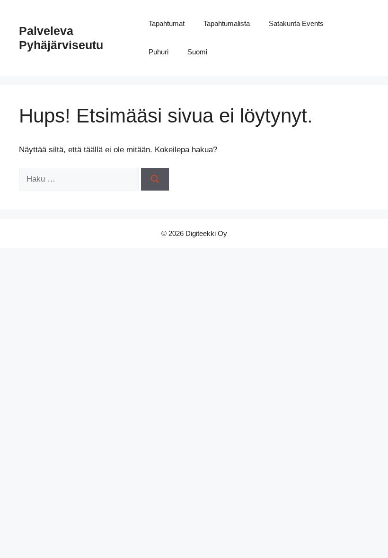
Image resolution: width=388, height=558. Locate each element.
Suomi (197, 52)
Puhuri (158, 52)
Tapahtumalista (226, 23)
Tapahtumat (167, 23)
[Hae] (155, 179)
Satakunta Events (296, 23)
